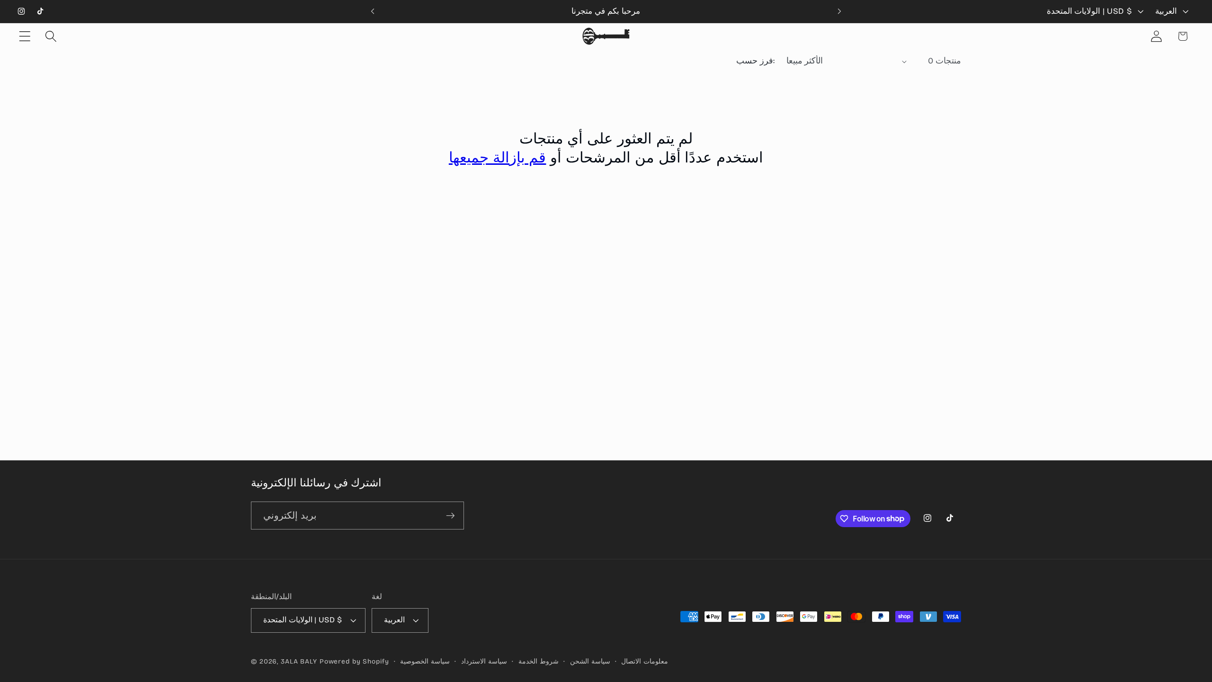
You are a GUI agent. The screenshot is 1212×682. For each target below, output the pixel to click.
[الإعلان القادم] (839, 11)
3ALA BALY (299, 661)
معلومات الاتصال (644, 661)
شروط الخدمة (538, 661)
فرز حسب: (755, 61)
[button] (25, 36)
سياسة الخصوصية (425, 661)
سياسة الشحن (590, 661)
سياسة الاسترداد (484, 661)
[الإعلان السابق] (372, 11)
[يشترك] (450, 515)
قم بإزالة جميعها (497, 157)
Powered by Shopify (354, 661)
